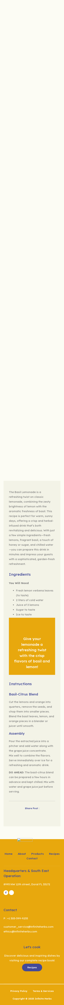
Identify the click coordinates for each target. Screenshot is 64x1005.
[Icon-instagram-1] (11, 892)
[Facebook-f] (6, 892)
